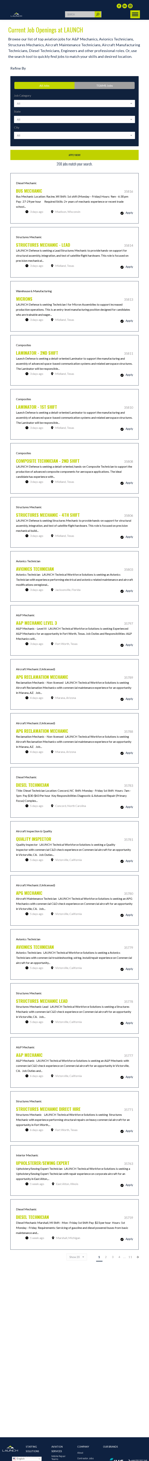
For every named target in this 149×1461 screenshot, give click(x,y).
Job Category (22, 95)
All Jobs (44, 85)
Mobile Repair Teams (58, 1457)
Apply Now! (74, 155)
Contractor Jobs (85, 1458)
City (16, 127)
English (20, 1458)
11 (130, 1257)
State (17, 111)
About (80, 1452)
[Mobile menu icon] (135, 14)
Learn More (74, 198)
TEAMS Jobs (104, 85)
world (122, 14)
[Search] (97, 14)
